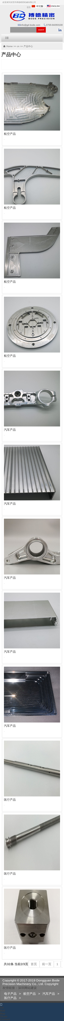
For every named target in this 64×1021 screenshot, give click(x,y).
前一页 (46, 964)
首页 (34, 964)
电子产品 (10, 993)
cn (18, 46)
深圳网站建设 (27, 988)
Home (9, 46)
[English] (53, 7)
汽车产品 (10, 429)
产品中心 (28, 46)
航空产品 (10, 133)
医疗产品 (10, 799)
